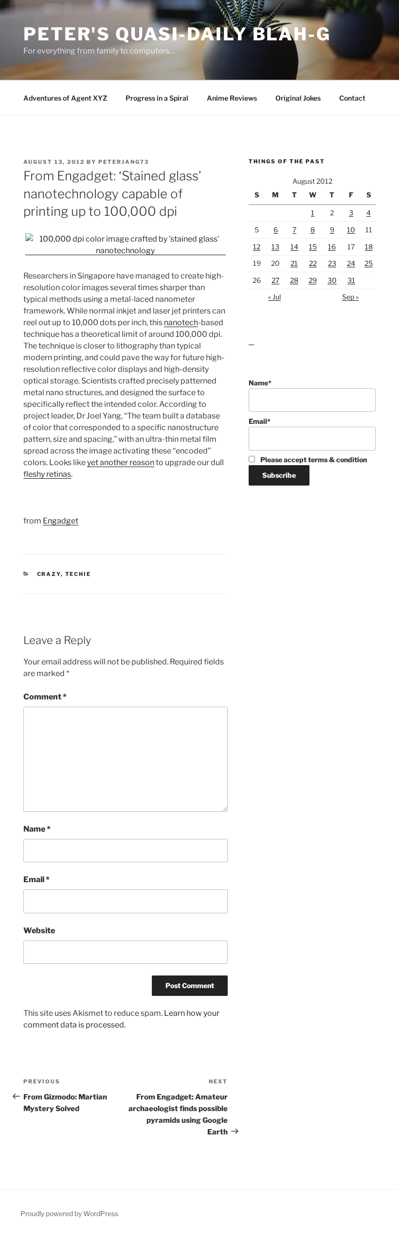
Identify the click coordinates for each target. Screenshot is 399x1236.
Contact (352, 98)
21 (294, 263)
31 (351, 280)
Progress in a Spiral (157, 98)
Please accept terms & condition (313, 459)
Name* (260, 383)
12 (256, 247)
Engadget (60, 520)
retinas (58, 474)
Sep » (350, 297)
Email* (260, 421)
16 (332, 247)
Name (37, 829)
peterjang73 (123, 161)
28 (294, 280)
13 (275, 247)
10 (351, 230)
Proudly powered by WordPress (69, 1213)
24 (351, 263)
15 (313, 247)
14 (294, 247)
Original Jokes (298, 98)
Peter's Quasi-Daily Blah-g (177, 34)
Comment (45, 696)
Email (36, 879)
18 (369, 247)
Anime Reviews (232, 98)
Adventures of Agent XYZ (65, 98)
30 (332, 280)
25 (368, 263)
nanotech (181, 322)
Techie (78, 574)
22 (313, 263)
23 (332, 263)
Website (39, 930)
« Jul (274, 297)
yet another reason (120, 462)
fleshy (34, 474)
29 (312, 280)
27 (275, 280)
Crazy (49, 574)
